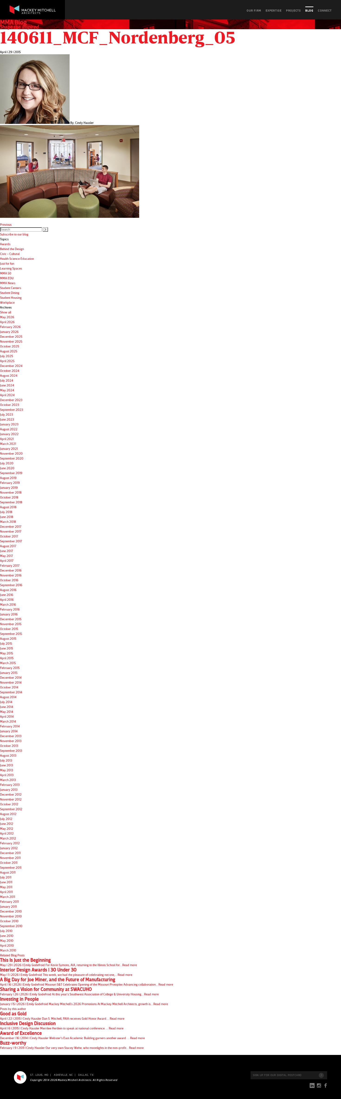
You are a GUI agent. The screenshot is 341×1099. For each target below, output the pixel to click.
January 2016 (9, 614)
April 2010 (7, 945)
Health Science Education (17, 258)
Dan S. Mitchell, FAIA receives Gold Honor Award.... (62, 1015)
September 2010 (11, 926)
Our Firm (254, 10)
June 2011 (6, 882)
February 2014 (10, 726)
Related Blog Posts (12, 955)
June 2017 (6, 551)
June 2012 (6, 824)
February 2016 (10, 609)
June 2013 (6, 765)
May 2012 (6, 828)
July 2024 (6, 380)
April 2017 (6, 560)
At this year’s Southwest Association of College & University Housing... (79, 991)
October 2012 (9, 804)
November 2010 (11, 916)
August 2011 (8, 872)
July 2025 (6, 356)
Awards (5, 244)
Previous (6, 224)
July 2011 (5, 877)
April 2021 (7, 439)
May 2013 (6, 770)
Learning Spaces (11, 268)
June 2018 (6, 517)
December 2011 (10, 853)
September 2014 (11, 692)
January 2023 (9, 424)
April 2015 (6, 658)
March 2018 (8, 522)
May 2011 (6, 887)
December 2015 (10, 619)
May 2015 (6, 653)
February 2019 (10, 483)
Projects (293, 10)
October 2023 (9, 405)
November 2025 (11, 341)
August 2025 (8, 351)
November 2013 (11, 741)
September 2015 (11, 634)
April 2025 (7, 361)
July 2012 (6, 819)
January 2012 (9, 848)
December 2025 (11, 336)
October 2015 (9, 629)
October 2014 (9, 687)
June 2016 (6, 595)
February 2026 (10, 327)
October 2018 (9, 497)
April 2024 (7, 395)
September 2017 (11, 541)
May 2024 (7, 390)
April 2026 (7, 322)
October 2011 (8, 862)
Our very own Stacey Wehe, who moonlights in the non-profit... (72, 1045)
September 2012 (11, 809)
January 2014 (9, 731)
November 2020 (11, 453)
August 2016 (8, 590)
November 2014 (11, 682)
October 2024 (9, 371)
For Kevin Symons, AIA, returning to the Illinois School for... (68, 962)
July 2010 (6, 931)
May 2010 (6, 940)
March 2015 (8, 663)
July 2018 (6, 512)
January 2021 (9, 448)
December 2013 (11, 736)
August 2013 (8, 755)
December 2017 (10, 526)
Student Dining (9, 293)
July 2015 (6, 643)
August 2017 (8, 546)
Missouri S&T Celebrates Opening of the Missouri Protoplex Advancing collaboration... (86, 981)
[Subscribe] (321, 1075)
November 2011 (10, 858)
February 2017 (9, 565)
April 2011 (6, 892)
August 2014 (8, 697)
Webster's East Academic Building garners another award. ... (72, 1035)
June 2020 (7, 468)
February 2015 (9, 668)
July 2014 (6, 702)
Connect (325, 10)
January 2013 (9, 789)
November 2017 (10, 531)
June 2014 (6, 707)
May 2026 (7, 317)
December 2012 (11, 794)
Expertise (274, 10)
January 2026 (9, 332)
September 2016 (11, 585)
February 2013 (10, 785)
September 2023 (11, 409)
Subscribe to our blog (14, 234)
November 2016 (11, 575)
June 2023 (7, 419)
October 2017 (9, 536)
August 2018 (8, 507)
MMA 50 (5, 273)
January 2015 (8, 673)
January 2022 (9, 434)
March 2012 (8, 838)
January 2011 (8, 906)
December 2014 (11, 677)
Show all (5, 312)
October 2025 (9, 346)
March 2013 (8, 780)
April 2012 (7, 833)
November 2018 (11, 492)
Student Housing (11, 297)
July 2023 (6, 414)
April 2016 (7, 599)
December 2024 (11, 366)
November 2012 (11, 799)
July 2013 (6, 760)
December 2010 (11, 911)
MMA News (7, 283)
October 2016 (9, 580)
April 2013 (7, 775)
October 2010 (9, 921)
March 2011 (7, 897)
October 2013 (9, 746)
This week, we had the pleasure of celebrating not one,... (66, 972)
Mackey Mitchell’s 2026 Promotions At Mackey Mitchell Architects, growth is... (84, 1001)
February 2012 (10, 843)
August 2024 (8, 375)
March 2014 (8, 721)
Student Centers (10, 288)
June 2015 (6, 648)
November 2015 (10, 624)
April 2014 (7, 716)
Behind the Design (12, 249)
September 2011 (10, 867)
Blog (309, 10)
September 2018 (11, 502)
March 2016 (8, 604)
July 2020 (6, 463)
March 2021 (8, 444)
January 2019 (9, 487)
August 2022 (8, 429)
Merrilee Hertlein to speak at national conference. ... (61, 1025)
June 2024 (7, 385)
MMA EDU (7, 278)
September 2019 (11, 473)
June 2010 (6, 936)
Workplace (7, 302)
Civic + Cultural (9, 254)
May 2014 (6, 711)
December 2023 (11, 400)
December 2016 (11, 570)
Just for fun (7, 263)
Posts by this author (13, 1009)
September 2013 (11, 750)
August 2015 (8, 638)
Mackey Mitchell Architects (20, 1077)
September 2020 (11, 458)
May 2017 (6, 556)
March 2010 (8, 950)
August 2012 (8, 814)
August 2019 (8, 478)
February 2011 (9, 901)
